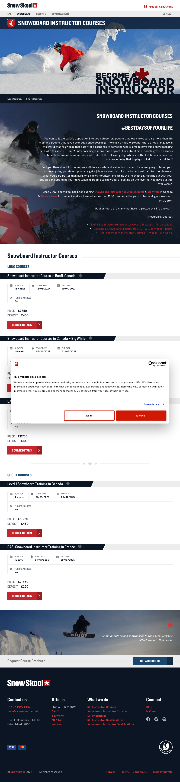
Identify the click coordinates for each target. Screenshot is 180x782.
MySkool (151, 711)
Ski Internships (96, 716)
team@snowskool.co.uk (22, 711)
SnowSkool (18, 772)
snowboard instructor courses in (115, 192)
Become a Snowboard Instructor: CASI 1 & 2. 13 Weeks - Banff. (133, 228)
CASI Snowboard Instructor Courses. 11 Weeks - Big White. (136, 232)
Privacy (110, 772)
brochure (161, 6)
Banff (140, 192)
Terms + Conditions (134, 772)
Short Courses (34, 98)
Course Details (22, 325)
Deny (89, 415)
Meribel (57, 720)
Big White (153, 192)
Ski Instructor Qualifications (105, 720)
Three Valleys (49, 196)
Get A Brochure (150, 661)
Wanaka (57, 724)
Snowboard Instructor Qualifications (110, 724)
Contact (168, 13)
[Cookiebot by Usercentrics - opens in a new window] (151, 364)
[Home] (90, 683)
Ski (9, 13)
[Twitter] (156, 719)
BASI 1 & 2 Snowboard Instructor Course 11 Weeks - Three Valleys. (132, 224)
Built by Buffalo (163, 772)
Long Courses (14, 98)
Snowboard (24, 13)
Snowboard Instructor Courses (107, 711)
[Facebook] (148, 719)
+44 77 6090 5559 (18, 707)
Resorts (41, 13)
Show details (152, 404)
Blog (149, 707)
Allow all (141, 415)
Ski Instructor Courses (101, 707)
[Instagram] (164, 719)
